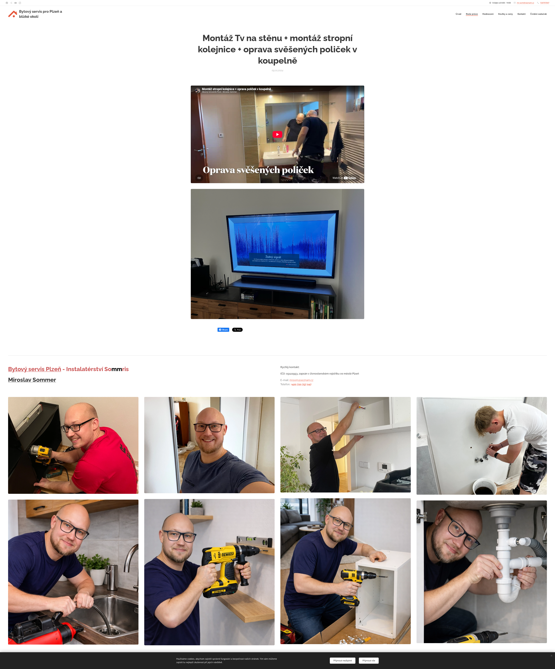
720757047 (544, 2)
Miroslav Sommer (32, 379)
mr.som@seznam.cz (525, 2)
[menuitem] (459, 14)
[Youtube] (15, 2)
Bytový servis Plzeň (34, 369)
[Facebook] (7, 2)
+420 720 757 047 (301, 384)
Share (225, 330)
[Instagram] (20, 2)
